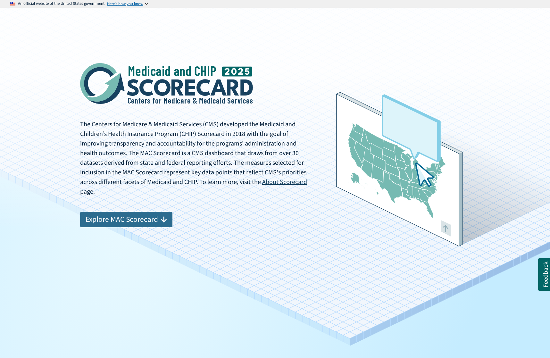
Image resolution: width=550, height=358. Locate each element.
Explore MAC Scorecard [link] (122, 219)
